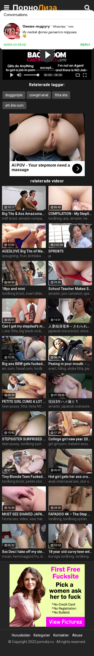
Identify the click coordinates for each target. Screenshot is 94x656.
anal (51, 481)
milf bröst (9, 218)
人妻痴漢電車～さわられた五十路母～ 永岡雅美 (70, 326)
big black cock (30, 331)
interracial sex (68, 481)
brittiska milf (38, 256)
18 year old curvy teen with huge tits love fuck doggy (70, 552)
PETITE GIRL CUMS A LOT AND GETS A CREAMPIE (24, 402)
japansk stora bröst (63, 331)
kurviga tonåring (61, 556)
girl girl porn (57, 444)
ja (49, 256)
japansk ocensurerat (78, 406)
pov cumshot (72, 293)
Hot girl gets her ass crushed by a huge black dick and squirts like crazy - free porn (70, 477)
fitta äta (61, 95)
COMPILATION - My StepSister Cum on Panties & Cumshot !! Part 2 (70, 214)
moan (6, 556)
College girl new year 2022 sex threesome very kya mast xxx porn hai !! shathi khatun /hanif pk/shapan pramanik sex (70, 439)
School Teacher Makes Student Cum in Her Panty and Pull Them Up (70, 289)
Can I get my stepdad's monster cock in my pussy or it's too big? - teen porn (24, 326)
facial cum (24, 369)
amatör (76, 218)
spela (88, 293)
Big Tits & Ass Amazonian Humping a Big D (24, 214)
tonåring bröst (13, 293)
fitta (24, 406)
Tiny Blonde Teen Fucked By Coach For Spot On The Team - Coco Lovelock (24, 477)
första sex (10, 519)
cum (11, 369)
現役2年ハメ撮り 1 (63, 402)
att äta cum (14, 105)
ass (66, 218)
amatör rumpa (30, 218)
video (24, 519)
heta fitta (36, 406)
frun (23, 256)
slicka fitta (75, 369)
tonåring (55, 218)
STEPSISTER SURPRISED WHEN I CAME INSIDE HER (24, 439)
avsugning (10, 256)
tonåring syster (33, 444)
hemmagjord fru (26, 556)
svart (52, 369)
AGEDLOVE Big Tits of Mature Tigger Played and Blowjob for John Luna (24, 251)
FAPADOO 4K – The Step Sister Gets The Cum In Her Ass (70, 514)
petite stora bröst (39, 481)
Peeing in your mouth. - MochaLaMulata (70, 364)
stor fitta (11, 331)
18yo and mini (13, 289)
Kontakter (61, 635)
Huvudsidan (21, 635)
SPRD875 (55, 251)
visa (33, 519)
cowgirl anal (38, 95)
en (4, 369)
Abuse (77, 635)
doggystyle (14, 95)
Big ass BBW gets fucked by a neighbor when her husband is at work (24, 364)
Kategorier (42, 635)
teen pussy (10, 406)
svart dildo (34, 293)
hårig (62, 369)
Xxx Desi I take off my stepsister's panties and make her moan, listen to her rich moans (24, 552)
